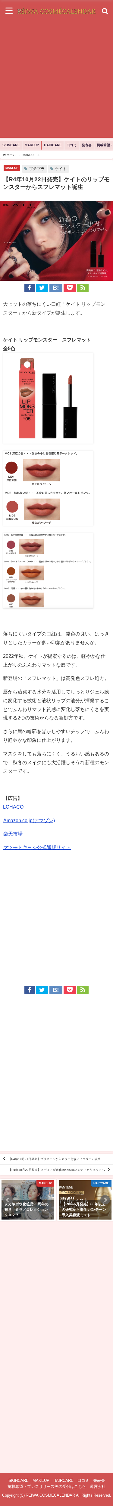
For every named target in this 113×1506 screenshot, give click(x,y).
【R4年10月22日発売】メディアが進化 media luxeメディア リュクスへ (56, 1169)
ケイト (61, 169)
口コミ (72, 145)
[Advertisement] (56, 81)
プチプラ (37, 169)
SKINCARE (11, 145)
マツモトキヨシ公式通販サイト (37, 847)
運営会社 (97, 1486)
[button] (8, 1200)
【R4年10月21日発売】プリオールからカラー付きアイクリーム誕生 (54, 1159)
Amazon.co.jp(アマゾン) (29, 820)
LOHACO (13, 806)
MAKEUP (32, 145)
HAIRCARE (52, 145)
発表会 (87, 145)
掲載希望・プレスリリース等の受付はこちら (47, 1486)
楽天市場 (13, 833)
